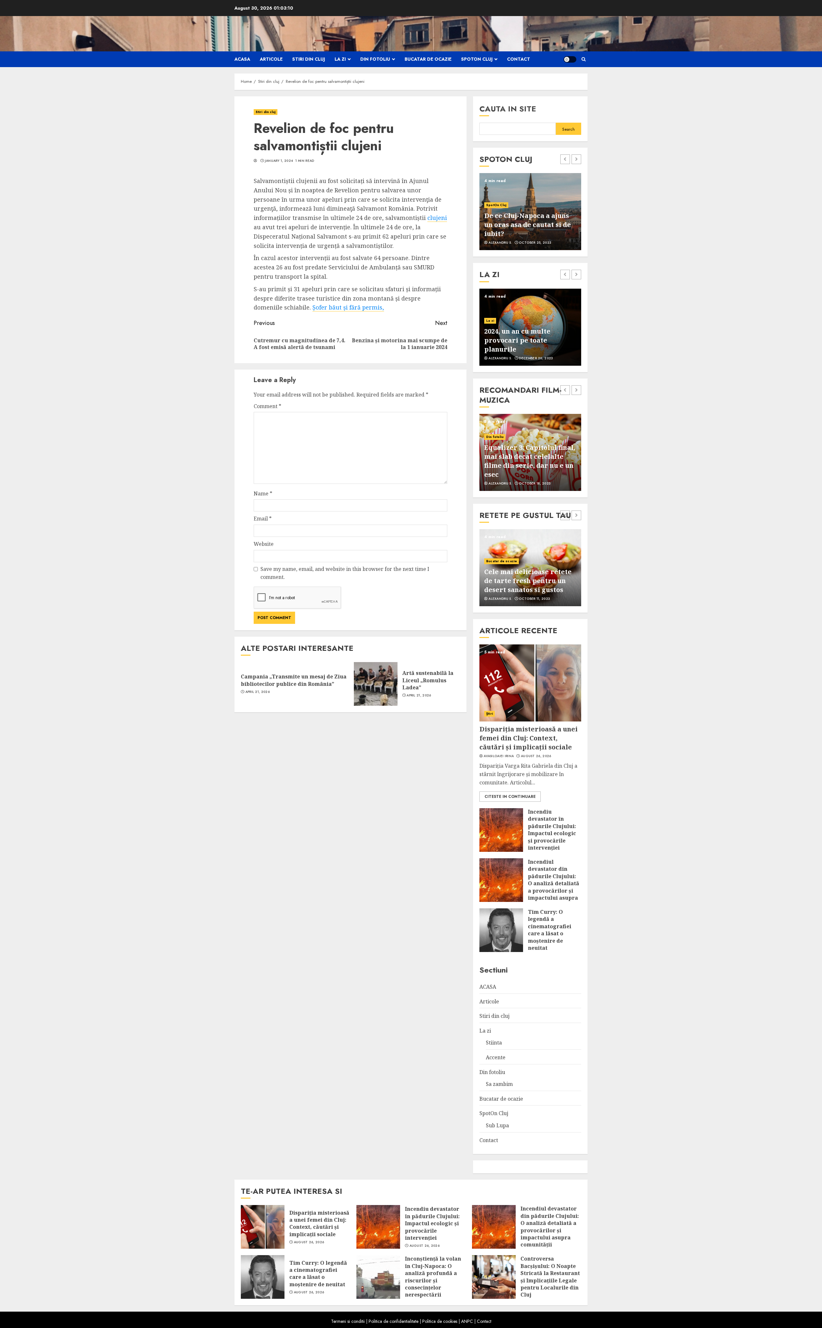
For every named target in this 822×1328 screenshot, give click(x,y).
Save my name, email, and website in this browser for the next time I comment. (344, 573)
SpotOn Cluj (477, 59)
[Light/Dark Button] (570, 59)
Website (264, 543)
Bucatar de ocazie (428, 59)
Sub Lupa (497, 1125)
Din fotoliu (375, 59)
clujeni (437, 218)
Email (263, 518)
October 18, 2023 (535, 483)
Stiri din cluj (308, 59)
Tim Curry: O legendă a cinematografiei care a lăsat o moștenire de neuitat (549, 929)
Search (568, 129)
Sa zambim (499, 1084)
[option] (530, 211)
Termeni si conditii (348, 1321)
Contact (518, 59)
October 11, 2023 (534, 599)
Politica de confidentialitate (393, 1321)
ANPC (467, 1321)
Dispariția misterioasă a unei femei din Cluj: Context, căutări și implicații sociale (528, 738)
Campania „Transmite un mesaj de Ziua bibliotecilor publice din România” (293, 680)
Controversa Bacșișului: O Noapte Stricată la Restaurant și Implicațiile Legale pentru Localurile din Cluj (550, 1276)
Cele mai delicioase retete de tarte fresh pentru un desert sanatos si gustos (528, 580)
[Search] (584, 59)
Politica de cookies (439, 1321)
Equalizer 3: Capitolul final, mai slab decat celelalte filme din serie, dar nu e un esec (529, 461)
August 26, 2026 (536, 756)
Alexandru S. (500, 242)
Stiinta (494, 1042)
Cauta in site (507, 108)
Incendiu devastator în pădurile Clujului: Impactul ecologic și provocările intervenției (552, 829)
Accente (495, 1057)
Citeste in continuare (510, 796)
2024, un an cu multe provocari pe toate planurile (517, 340)
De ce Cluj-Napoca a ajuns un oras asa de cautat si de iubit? (527, 224)
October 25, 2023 (535, 242)
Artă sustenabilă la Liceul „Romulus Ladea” (427, 680)
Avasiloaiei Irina (499, 756)
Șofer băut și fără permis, (348, 307)
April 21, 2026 (257, 692)
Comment (267, 406)
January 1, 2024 (279, 161)
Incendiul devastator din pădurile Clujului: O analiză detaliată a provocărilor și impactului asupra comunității (553, 883)
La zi (340, 59)
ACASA (242, 59)
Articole (271, 59)
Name (263, 493)
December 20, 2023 (536, 358)
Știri (489, 713)
